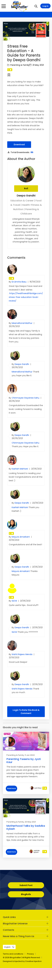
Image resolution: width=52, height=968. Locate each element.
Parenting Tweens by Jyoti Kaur (23, 760)
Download (19, 144)
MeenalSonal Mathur (22, 323)
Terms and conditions (13, 953)
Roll (26, 188)
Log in (45, 6)
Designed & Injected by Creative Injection (22, 961)
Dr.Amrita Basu (19, 281)
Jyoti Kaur (38, 788)
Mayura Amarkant (21, 536)
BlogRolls (26, 894)
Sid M (14, 600)
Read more (11, 788)
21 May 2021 (38, 65)
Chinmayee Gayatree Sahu (26, 397)
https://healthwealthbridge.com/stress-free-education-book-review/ (26, 297)
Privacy (30, 953)
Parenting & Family (19, 65)
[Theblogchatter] (19, 5)
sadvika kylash (37, 851)
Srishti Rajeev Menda (22, 654)
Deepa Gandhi (26, 195)
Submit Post (25, 885)
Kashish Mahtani (20, 468)
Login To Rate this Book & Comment (26, 712)
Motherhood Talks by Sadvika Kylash (25, 827)
